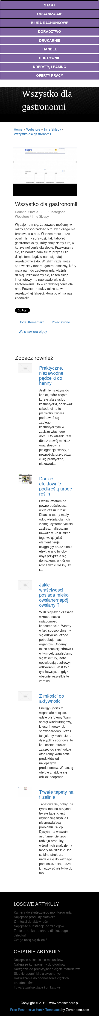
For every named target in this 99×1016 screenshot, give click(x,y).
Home (18, 129)
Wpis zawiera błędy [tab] (33, 331)
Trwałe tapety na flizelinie (56, 794)
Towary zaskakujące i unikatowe (37, 987)
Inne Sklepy (52, 129)
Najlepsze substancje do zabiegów (39, 926)
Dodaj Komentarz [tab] (31, 322)
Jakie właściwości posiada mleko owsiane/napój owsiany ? (54, 594)
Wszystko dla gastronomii (32, 134)
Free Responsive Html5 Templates (35, 1009)
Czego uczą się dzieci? (30, 939)
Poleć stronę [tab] (61, 322)
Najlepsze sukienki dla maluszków (38, 959)
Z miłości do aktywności (51, 698)
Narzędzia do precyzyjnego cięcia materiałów (47, 968)
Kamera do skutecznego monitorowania (43, 912)
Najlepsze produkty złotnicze (34, 916)
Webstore (33, 129)
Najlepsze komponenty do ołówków (39, 964)
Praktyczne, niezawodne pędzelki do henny (51, 375)
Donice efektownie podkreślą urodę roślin (55, 486)
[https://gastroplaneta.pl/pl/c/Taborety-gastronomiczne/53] (45, 171)
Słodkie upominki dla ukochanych (38, 973)
